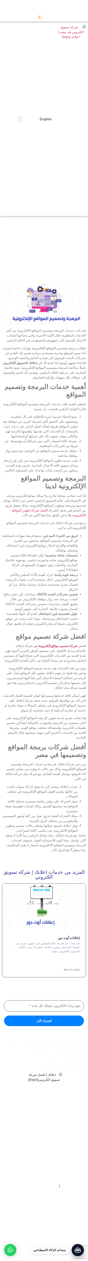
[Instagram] (22, 17)
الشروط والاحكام (46, 1186)
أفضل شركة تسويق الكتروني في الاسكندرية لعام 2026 (51, 1208)
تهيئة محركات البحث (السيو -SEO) (61, 1176)
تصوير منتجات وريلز (69, 1149)
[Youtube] (31, 17)
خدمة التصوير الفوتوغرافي (66, 1171)
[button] (20, 119)
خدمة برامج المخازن (69, 1165)
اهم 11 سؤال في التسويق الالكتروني (60, 1257)
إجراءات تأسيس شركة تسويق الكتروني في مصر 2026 (51, 1235)
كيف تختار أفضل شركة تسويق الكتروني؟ (58, 1240)
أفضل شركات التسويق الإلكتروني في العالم (56, 1224)
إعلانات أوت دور (69, 938)
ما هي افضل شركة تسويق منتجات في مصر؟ (56, 1219)
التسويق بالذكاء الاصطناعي (65, 1160)
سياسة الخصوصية (73, 1186)
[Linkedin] (14, 17)
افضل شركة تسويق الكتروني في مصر (59, 1213)
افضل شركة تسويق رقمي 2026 (62, 1229)
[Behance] (5, 17)
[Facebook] (47, 17)
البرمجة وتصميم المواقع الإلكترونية (61, 1155)
